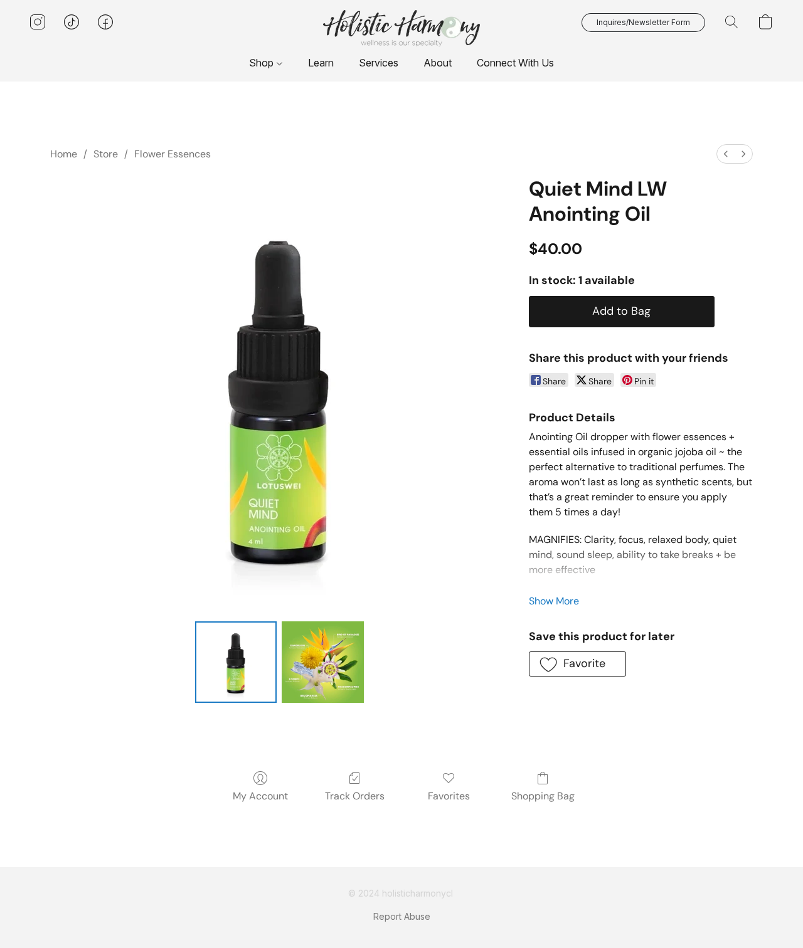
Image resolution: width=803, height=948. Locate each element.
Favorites (449, 796)
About (437, 62)
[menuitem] (726, 154)
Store (105, 154)
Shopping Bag (543, 796)
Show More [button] (554, 601)
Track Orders (355, 796)
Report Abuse (401, 916)
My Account (260, 796)
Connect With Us (515, 62)
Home (63, 154)
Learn (321, 62)
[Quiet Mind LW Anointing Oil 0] (236, 662)
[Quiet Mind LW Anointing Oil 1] (322, 662)
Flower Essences (172, 154)
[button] (401, 28)
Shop (262, 62)
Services (378, 62)
